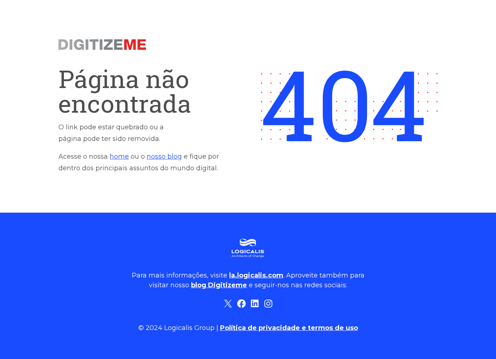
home (119, 156)
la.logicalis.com (256, 275)
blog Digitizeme (219, 285)
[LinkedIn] (254, 303)
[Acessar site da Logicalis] (248, 248)
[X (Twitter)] (228, 303)
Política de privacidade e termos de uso (289, 328)
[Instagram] (268, 303)
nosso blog (164, 156)
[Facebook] (241, 303)
